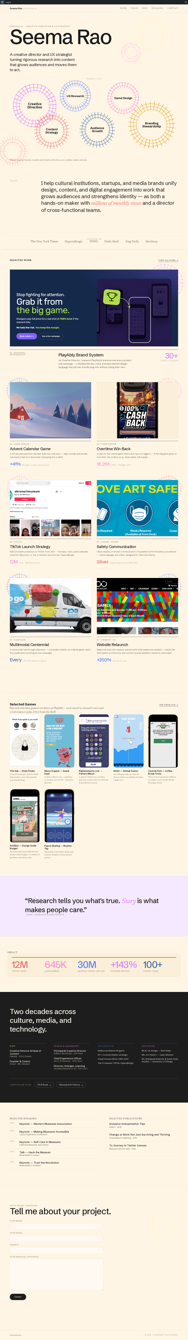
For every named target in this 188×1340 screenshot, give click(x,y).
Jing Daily (132, 241)
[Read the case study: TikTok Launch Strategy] (50, 522)
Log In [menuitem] (8, 2)
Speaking (157, 8)
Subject (14, 1245)
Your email (16, 1233)
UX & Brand (44, 1085)
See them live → (168, 705)
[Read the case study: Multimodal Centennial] (50, 620)
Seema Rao (15, 1335)
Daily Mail (111, 241)
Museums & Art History (71, 1085)
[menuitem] (2, 2)
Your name (16, 1221)
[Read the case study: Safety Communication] (137, 522)
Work (123, 8)
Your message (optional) (24, 1257)
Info (145, 8)
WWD (94, 241)
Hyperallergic (74, 241)
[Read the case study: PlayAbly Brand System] (94, 319)
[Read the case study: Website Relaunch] (137, 620)
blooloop (151, 241)
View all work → (168, 260)
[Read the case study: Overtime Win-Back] (137, 424)
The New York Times (44, 241)
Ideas (134, 8)
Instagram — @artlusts (24, 1310)
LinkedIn (49, 1310)
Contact (172, 8)
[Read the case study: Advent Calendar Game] (50, 424)
